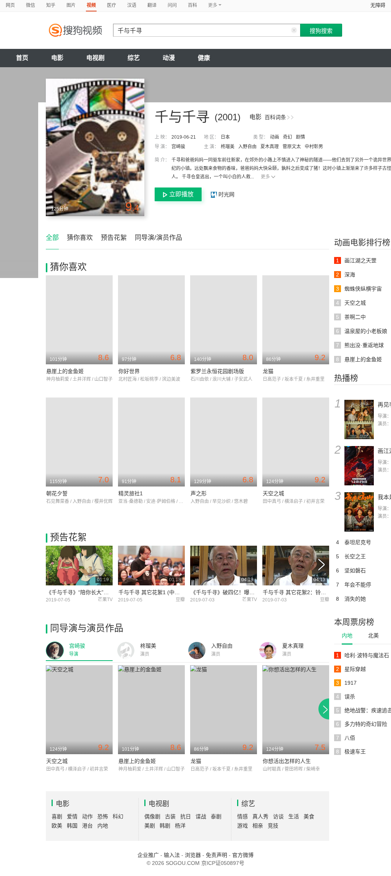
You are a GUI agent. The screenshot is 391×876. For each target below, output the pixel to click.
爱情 (72, 816)
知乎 (50, 5)
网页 (10, 5)
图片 (71, 5)
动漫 (169, 58)
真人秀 (260, 816)
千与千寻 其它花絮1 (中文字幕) (155, 592)
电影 (57, 58)
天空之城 (273, 493)
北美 (373, 635)
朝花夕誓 (57, 493)
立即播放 (181, 194)
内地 (347, 635)
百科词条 (275, 117)
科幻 (118, 816)
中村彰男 (314, 146)
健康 (204, 58)
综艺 (134, 58)
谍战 (201, 816)
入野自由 (247, 146)
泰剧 (216, 816)
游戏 (242, 826)
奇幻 (287, 137)
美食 (309, 816)
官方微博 (243, 855)
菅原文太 (292, 146)
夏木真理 (269, 146)
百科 (192, 5)
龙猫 (268, 371)
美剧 (149, 826)
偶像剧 (152, 816)
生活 (293, 816)
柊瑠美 (227, 146)
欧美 (57, 826)
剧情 (300, 137)
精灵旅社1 (130, 493)
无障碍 (377, 5)
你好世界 (129, 371)
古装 (170, 816)
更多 (265, 176)
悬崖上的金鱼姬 (65, 371)
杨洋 (180, 826)
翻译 (152, 5)
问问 (172, 5)
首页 (22, 58)
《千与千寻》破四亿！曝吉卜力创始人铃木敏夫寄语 (252, 592)
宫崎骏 (178, 146)
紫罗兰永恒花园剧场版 (217, 371)
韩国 (72, 826)
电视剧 (95, 58)
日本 (225, 137)
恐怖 (102, 816)
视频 (91, 5)
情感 (242, 816)
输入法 (172, 855)
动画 (274, 137)
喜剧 (57, 816)
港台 (87, 826)
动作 (87, 816)
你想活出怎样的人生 (287, 761)
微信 (30, 5)
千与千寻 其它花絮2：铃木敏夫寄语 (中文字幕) (318, 592)
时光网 (225, 194)
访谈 (278, 816)
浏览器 (193, 855)
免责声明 (216, 855)
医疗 (111, 5)
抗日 (185, 816)
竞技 (273, 826)
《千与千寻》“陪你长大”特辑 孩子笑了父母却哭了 (105, 592)
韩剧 (165, 826)
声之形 (199, 493)
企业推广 (148, 855)
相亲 (257, 826)
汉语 (131, 5)
